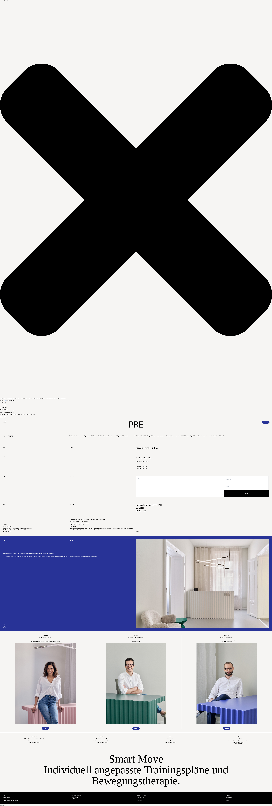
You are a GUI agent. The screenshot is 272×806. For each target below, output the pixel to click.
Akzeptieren (2, 414)
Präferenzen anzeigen (15, 414)
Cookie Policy (3, 416)
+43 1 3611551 (143, 457)
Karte (137, 531)
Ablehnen (8, 414)
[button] (136, 200)
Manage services (3, 409)
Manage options (3, 407)
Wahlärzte (26, 556)
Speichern (22, 414)
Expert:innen (87, 436)
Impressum (2, 417)
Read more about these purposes (7, 412)
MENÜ (4, 422)
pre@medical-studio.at (147, 447)
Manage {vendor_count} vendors (7, 411)
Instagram (139, 800)
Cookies (2, 805)
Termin (266, 422)
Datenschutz (229, 797)
